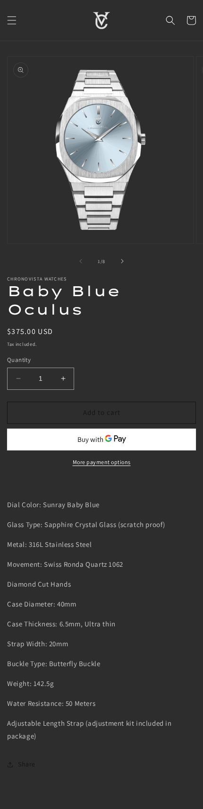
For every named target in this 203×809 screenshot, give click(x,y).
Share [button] (26, 764)
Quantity (19, 360)
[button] (11, 20)
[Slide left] (80, 261)
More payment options (102, 462)
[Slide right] (122, 261)
